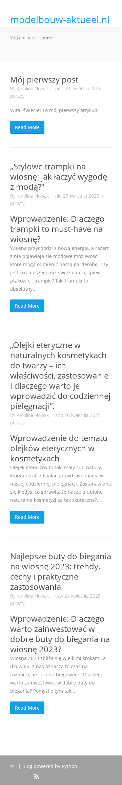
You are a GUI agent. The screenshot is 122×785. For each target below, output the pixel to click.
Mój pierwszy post (44, 79)
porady (17, 96)
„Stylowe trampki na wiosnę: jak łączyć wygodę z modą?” (58, 176)
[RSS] (36, 775)
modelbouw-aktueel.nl (59, 19)
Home (45, 38)
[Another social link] (26, 773)
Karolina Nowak (33, 88)
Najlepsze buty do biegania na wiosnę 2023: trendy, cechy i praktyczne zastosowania (60, 571)
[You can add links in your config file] (15, 773)
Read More (27, 127)
